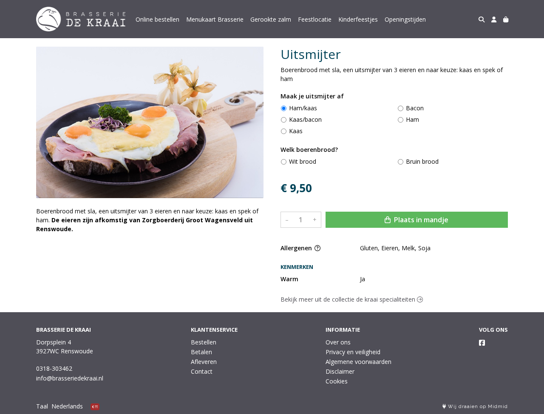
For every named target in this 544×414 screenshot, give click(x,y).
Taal (42, 406)
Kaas (296, 131)
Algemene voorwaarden (358, 362)
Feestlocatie (315, 19)
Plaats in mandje (420, 219)
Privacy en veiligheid (353, 352)
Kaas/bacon (305, 119)
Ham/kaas (303, 108)
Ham (412, 119)
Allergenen (297, 248)
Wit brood (302, 161)
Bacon (415, 108)
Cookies (337, 381)
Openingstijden (405, 19)
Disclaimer (340, 371)
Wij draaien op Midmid (477, 406)
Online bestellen (157, 19)
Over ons (338, 342)
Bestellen (203, 342)
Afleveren (204, 362)
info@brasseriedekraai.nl (69, 378)
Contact (201, 371)
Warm (289, 279)
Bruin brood (422, 161)
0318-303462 (54, 368)
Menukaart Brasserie (215, 19)
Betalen (201, 352)
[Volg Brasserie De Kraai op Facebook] (482, 342)
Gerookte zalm (270, 19)
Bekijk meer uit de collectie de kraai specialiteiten (348, 299)
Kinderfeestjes (358, 19)
